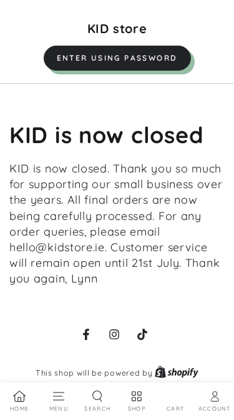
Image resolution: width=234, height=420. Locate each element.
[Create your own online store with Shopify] (176, 373)
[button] (117, 58)
